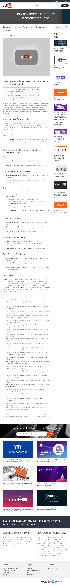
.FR (14, 543)
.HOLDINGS (47, 537)
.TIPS (53, 537)
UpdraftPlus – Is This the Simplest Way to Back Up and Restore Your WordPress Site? (17, 484)
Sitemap (5, 574)
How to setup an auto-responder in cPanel (59, 98)
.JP (3, 545)
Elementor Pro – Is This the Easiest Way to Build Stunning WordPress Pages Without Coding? (18, 509)
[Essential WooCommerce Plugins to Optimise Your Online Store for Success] (60, 168)
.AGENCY (44, 553)
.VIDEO (64, 547)
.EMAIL (59, 539)
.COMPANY (40, 537)
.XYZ (59, 555)
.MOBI (13, 539)
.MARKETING (46, 555)
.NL (4, 541)
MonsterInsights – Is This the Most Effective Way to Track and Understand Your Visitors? (52, 460)
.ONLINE (62, 545)
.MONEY (39, 547)
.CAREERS (39, 539)
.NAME (18, 539)
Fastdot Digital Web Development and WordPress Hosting (59, 50)
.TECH (65, 553)
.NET (22, 537)
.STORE (40, 555)
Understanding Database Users (15, 91)
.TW (11, 543)
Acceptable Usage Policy (10, 570)
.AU (8, 537)
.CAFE (48, 551)
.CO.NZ (17, 541)
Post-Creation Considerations (14, 97)
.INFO (22, 539)
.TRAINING (46, 539)
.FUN (57, 545)
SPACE (44, 545)
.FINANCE (54, 555)
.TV (9, 539)
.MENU (55, 543)
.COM (4, 537)
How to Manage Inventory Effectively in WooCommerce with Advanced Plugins (60, 139)
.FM (7, 541)
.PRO (47, 549)
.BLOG (53, 547)
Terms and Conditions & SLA (11, 568)
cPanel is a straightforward (29, 279)
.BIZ (25, 537)
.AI (49, 547)
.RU (30, 541)
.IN (19, 545)
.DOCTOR (43, 551)
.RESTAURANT (63, 549)
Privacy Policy (7, 572)
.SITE (48, 545)
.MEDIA (39, 553)
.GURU (64, 539)
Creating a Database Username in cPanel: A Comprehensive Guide (21, 89)
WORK (52, 545)
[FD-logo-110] (7, 5)
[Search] (65, 28)
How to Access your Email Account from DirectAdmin (59, 67)
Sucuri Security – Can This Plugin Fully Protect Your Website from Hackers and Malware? (50, 508)
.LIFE (56, 549)
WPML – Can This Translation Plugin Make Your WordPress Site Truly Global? (49, 484)
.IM (4, 543)
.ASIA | (6, 539)
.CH (23, 543)
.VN (27, 543)
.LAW (50, 553)
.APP (38, 549)
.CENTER (40, 541)
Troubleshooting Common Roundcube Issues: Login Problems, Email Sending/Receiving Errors (60, 194)
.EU (32, 537)
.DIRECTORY (47, 541)
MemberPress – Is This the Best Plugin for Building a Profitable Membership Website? (16, 460)
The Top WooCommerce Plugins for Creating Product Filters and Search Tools (60, 158)
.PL (30, 543)
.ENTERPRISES (56, 541)
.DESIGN (55, 553)
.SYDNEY (14, 545)
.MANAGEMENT (41, 543)
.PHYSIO (45, 547)
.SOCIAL (43, 549)
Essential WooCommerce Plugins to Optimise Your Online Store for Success (60, 175)
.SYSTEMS (49, 543)
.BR (10, 545)
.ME (29, 537)
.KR (6, 545)
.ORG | (27, 539)
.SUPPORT (59, 537)
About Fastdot (29, 574)
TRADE (39, 545)
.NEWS (60, 553)
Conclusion (10, 99)
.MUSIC (58, 547)
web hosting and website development (22, 103)
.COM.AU (13, 537)
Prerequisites (10, 93)
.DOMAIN (53, 539)
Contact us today (53, 568)
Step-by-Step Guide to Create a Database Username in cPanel (23, 95)
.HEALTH (54, 551)
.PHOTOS (61, 543)
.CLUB (52, 549)
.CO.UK (26, 541)
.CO (18, 537)
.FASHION (60, 551)
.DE (21, 541)
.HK (10, 541)
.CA (20, 543)
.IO (38, 551)
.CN (17, 543)
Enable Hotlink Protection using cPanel (60, 211)
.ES (13, 541)
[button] (37, 6)
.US (31, 539)
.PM (7, 543)
